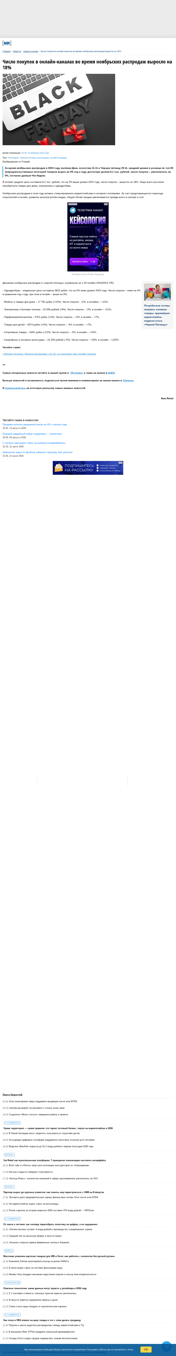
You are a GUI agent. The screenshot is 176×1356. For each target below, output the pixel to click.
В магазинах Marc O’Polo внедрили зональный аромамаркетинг (42, 1331)
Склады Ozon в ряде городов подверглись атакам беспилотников (43, 1338)
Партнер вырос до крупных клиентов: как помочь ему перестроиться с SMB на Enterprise (53, 1192)
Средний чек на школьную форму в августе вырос (35, 1236)
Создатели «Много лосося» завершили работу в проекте (38, 1114)
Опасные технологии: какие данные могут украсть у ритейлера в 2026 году (45, 1288)
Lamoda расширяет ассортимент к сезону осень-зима (36, 1108)
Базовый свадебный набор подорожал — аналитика (32, 433)
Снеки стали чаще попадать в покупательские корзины (38, 1306)
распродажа (43, 158)
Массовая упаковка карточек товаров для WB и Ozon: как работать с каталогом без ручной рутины (59, 1256)
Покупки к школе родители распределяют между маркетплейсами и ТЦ (46, 1325)
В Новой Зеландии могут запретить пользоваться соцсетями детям (44, 1133)
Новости (17, 51)
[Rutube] (113, 43)
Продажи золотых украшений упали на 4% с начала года (35, 424)
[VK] (50, 43)
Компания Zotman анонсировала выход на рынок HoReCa (39, 1261)
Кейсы (9, 1251)
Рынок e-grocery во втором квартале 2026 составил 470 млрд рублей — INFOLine (51, 1210)
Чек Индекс (13, 158)
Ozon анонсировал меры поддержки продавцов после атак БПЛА (43, 1101)
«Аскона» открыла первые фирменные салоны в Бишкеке (39, 1242)
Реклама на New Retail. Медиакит (88, 274)
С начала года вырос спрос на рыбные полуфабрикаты (34, 442)
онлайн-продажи (58, 158)
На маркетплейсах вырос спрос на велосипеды (33, 1204)
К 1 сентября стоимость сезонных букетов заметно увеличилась (42, 1293)
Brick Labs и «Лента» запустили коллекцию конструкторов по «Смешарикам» (49, 1165)
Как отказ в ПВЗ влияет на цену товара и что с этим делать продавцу (42, 1320)
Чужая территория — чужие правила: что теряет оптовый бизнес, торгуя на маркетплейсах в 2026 (58, 1128)
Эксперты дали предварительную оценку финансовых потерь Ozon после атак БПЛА (53, 1197)
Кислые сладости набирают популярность (31, 1172)
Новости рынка (30, 51)
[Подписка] (128, 43)
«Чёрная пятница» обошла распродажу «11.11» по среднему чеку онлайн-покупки (49, 353)
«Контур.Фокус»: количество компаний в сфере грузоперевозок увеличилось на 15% (53, 1178)
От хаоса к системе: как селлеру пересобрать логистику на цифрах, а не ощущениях (50, 1224)
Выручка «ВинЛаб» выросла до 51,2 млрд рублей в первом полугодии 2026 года (51, 1146)
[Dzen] (82, 43)
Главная (7, 51)
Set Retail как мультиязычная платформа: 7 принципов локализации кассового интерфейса (54, 1160)
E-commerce (12, 1123)
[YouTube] (97, 43)
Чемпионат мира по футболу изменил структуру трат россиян (38, 452)
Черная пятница (28, 158)
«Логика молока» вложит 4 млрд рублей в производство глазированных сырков (50, 1229)
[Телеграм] (35, 43)
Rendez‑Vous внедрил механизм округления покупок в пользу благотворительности (52, 1274)
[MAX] (66, 43)
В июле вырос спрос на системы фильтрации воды (35, 1267)
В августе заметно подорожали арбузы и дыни (33, 1300)
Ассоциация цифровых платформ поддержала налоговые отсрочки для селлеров (52, 1140)
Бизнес (9, 1155)
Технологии (12, 1283)
